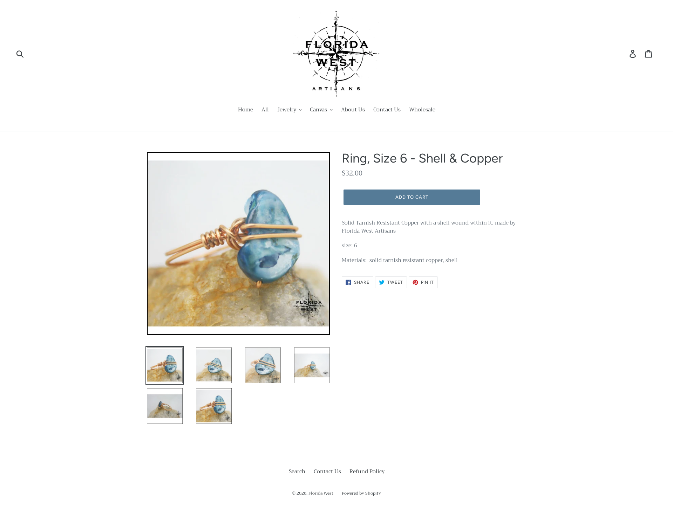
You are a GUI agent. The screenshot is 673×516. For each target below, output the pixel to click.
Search (297, 471)
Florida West (320, 493)
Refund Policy (367, 471)
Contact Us (327, 471)
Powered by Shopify (361, 493)
